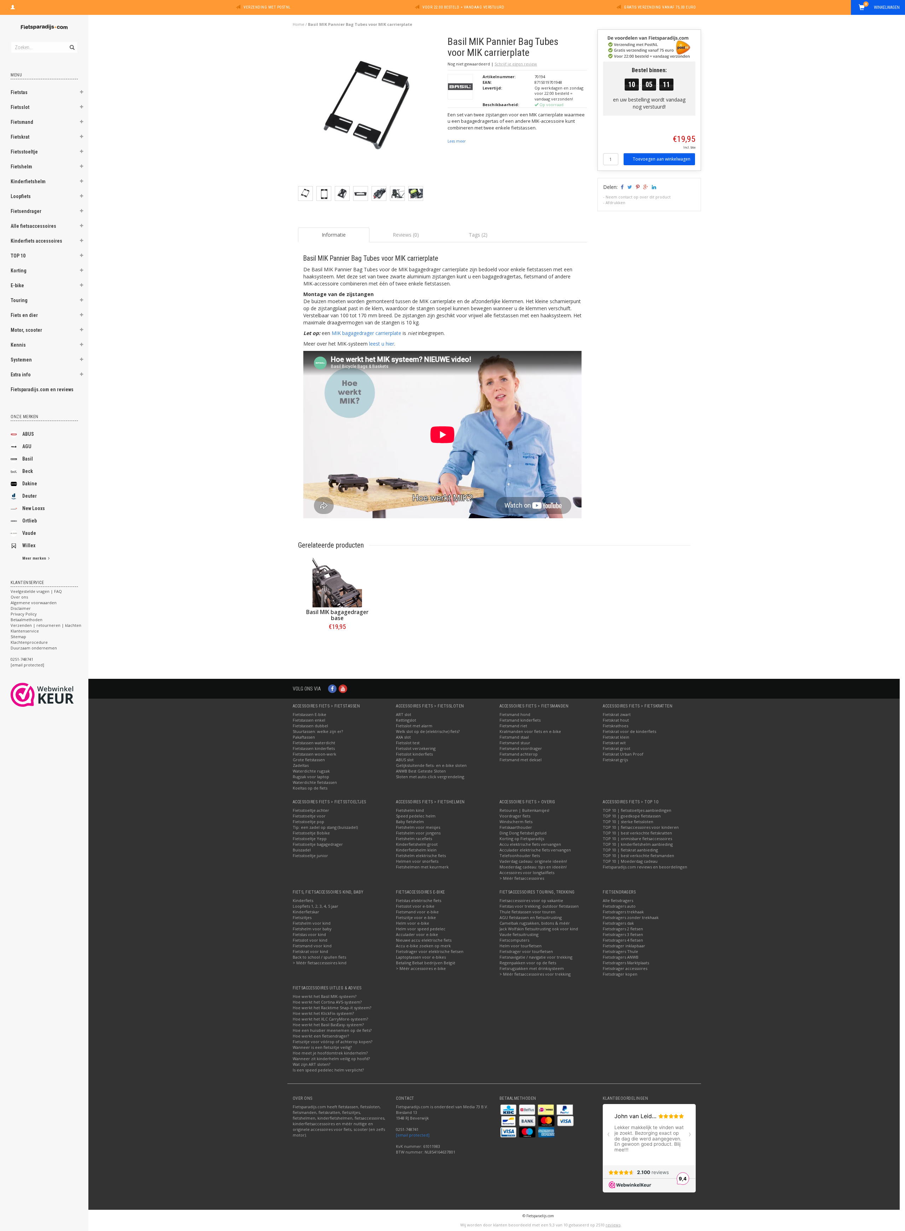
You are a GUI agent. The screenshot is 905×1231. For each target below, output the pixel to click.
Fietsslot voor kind (310, 940)
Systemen (21, 360)
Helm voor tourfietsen (521, 945)
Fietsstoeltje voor (309, 816)
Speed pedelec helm (416, 816)
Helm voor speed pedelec (420, 928)
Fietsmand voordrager (521, 748)
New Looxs (33, 508)
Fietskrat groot (616, 748)
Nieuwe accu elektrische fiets (423, 940)
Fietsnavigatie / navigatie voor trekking (536, 957)
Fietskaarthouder (516, 827)
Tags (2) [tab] (478, 234)
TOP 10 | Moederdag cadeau (630, 861)
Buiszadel (302, 850)
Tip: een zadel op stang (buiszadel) (325, 827)
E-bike (17, 285)
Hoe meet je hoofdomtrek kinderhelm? (330, 1053)
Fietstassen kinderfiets (314, 748)
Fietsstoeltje (24, 152)
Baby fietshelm (410, 821)
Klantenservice (25, 631)
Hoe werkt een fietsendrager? (321, 1036)
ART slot (403, 714)
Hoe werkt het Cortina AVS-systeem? (327, 1002)
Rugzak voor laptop (311, 776)
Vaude (29, 533)
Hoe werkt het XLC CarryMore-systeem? (330, 1019)
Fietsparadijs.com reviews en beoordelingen (645, 866)
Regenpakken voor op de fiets (528, 962)
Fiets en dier (24, 315)
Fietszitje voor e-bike (416, 917)
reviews (613, 1224)
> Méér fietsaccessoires (522, 878)
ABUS (28, 434)
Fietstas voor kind (309, 934)
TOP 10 (18, 256)
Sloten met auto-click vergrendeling (430, 776)
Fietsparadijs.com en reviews (42, 389)
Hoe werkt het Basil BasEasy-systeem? (328, 1024)
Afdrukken (615, 202)
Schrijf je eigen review (516, 64)
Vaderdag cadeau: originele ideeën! (533, 861)
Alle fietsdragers (618, 900)
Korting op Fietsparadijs (522, 838)
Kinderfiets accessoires (36, 241)
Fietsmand (22, 122)
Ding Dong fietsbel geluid (523, 833)
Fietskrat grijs (615, 759)
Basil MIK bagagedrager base (337, 615)
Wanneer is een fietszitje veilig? (322, 1047)
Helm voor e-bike (412, 923)
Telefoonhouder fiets (520, 855)
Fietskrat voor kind (310, 951)
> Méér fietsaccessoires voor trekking (535, 974)
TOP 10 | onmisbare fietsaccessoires (637, 838)
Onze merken (25, 416)
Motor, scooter (26, 330)
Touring (19, 300)
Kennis (18, 345)
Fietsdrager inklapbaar (624, 945)
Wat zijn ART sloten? (311, 1064)
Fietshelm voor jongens (418, 833)
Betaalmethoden (26, 619)
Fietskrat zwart (617, 714)
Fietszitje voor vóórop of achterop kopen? (332, 1041)
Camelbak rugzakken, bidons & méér (535, 923)
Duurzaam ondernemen (34, 648)
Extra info (21, 374)
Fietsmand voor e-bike (417, 911)
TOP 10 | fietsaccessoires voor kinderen (641, 827)
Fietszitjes (302, 917)
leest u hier (381, 343)
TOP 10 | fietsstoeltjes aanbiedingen (637, 810)
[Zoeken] (71, 43)
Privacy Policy (24, 614)
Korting (19, 270)
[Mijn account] (13, 6)
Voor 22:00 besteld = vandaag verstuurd (463, 7)
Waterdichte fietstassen (315, 782)
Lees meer (457, 141)
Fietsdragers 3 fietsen (623, 934)
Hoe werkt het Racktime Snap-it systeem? (332, 1007)
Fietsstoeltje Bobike (311, 833)
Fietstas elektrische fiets (418, 900)
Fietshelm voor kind (312, 923)
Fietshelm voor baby (312, 928)
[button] (82, 93)
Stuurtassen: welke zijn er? (318, 731)
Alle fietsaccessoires (33, 226)
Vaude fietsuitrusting (519, 934)
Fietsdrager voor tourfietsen (526, 951)
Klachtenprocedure (29, 642)
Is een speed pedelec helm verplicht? (328, 1070)
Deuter (29, 496)
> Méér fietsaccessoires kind (319, 962)
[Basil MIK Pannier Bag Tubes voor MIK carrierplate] (370, 110)
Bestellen (337, 641)
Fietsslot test (408, 742)
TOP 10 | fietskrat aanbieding (630, 850)
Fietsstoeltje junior (310, 855)
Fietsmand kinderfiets (520, 720)
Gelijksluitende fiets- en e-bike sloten (431, 765)
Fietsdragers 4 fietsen (623, 940)
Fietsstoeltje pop (308, 821)
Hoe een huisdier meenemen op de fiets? (332, 1030)
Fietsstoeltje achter (311, 810)
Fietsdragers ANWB (620, 957)
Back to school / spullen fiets (319, 957)
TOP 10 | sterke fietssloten (628, 821)
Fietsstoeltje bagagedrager (318, 844)
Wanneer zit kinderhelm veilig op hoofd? (331, 1058)
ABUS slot (405, 759)
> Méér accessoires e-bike (421, 968)
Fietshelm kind (410, 810)
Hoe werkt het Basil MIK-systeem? (324, 996)
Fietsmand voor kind (312, 945)
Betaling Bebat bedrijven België (425, 962)
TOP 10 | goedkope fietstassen (632, 816)
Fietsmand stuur (515, 742)
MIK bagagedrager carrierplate (366, 333)
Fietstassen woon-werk (314, 754)
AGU (26, 446)
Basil (27, 459)
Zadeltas (301, 765)
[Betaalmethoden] (509, 1109)
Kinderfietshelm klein (416, 850)
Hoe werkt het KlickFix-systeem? (323, 1013)
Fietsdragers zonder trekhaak (631, 917)
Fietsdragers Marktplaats (626, 962)
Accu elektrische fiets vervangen (530, 844)
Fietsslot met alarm (414, 725)
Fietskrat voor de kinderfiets (629, 731)
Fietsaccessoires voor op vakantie (531, 900)
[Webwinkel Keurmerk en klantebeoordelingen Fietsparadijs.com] (55, 695)
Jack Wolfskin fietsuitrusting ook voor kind (539, 928)
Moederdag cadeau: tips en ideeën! (533, 866)
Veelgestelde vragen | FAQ (36, 591)
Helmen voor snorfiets (417, 861)
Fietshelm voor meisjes (418, 827)
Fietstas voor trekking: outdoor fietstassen (539, 906)
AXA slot (403, 737)
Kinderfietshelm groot (417, 844)
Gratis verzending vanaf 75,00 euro (660, 7)
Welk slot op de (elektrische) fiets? (428, 731)
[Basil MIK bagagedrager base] (337, 582)
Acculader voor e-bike (417, 934)
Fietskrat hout (616, 720)
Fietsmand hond (515, 714)
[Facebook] (332, 688)
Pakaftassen (304, 737)
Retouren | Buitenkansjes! (524, 810)
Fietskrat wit (614, 742)
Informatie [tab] (334, 234)
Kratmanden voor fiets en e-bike (530, 731)
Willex (28, 545)
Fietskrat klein (616, 737)
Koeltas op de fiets (310, 788)
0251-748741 (22, 659)
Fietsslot (20, 107)
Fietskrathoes (615, 725)
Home (298, 24)
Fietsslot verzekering (416, 748)
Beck (27, 471)
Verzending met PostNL (267, 7)
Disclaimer (21, 608)
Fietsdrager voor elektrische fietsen (429, 951)
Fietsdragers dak (618, 923)
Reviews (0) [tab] (406, 234)
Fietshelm (21, 166)
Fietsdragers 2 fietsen (623, 928)
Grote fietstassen (309, 759)
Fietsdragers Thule (620, 951)
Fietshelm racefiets (414, 838)
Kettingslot (406, 720)
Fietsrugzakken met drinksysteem (532, 968)
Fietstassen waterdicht (314, 742)
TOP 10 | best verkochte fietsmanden (638, 855)
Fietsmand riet (513, 725)
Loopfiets (21, 196)
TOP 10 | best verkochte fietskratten (637, 833)
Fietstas (19, 92)
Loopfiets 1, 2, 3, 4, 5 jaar (315, 906)
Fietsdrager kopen (620, 974)
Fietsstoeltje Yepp (310, 838)
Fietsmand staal (514, 737)
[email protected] (413, 1135)
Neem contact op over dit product (638, 197)
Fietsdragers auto (619, 906)
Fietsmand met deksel (521, 759)
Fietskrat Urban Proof (623, 754)
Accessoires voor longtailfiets (527, 872)
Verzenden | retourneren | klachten (46, 625)
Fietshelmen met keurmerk (422, 866)
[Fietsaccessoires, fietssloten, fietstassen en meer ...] (44, 26)
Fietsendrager (26, 211)
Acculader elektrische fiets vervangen (535, 850)
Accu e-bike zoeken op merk (423, 945)
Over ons (19, 597)
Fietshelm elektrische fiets (421, 855)
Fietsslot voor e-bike (415, 906)
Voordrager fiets (515, 816)
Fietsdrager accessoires (625, 968)
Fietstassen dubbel (310, 725)
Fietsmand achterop (519, 754)
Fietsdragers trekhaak (623, 911)
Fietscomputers (514, 940)
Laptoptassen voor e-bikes (421, 957)
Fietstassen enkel (309, 720)
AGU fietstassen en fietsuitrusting (531, 917)
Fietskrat (20, 137)
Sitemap (18, 636)
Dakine (29, 483)
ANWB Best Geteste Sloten (421, 771)
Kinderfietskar (306, 911)
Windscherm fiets (516, 821)
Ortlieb (29, 521)
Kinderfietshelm (28, 181)
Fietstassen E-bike (309, 714)
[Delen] (621, 187)
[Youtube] (343, 688)
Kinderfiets (303, 900)
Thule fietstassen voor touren (527, 911)
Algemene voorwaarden (34, 602)
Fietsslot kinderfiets (414, 754)
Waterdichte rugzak (311, 771)
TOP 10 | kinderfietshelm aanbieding (638, 844)
